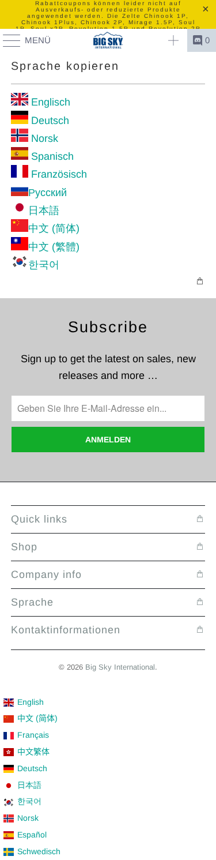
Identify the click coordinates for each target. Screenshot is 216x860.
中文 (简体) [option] (53, 228)
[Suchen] (173, 40)
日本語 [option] (43, 210)
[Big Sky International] (108, 40)
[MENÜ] (6, 40)
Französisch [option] (57, 174)
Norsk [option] (43, 138)
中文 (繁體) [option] (53, 247)
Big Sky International (120, 667)
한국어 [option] (43, 265)
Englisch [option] (49, 102)
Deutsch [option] (48, 120)
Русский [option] (47, 192)
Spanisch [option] (51, 156)
